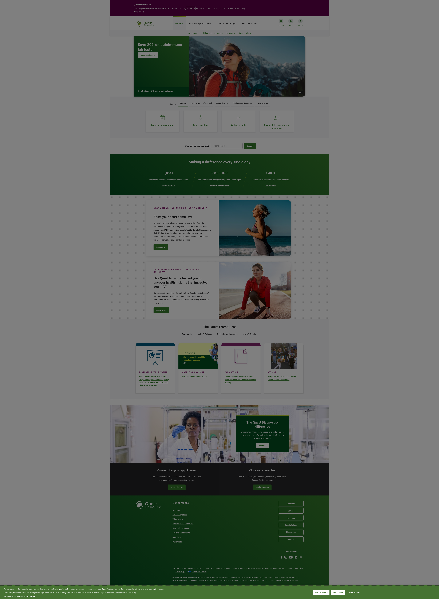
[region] (219, 592)
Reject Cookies (338, 592)
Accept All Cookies (321, 592)
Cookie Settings (354, 592)
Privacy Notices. (29, 596)
